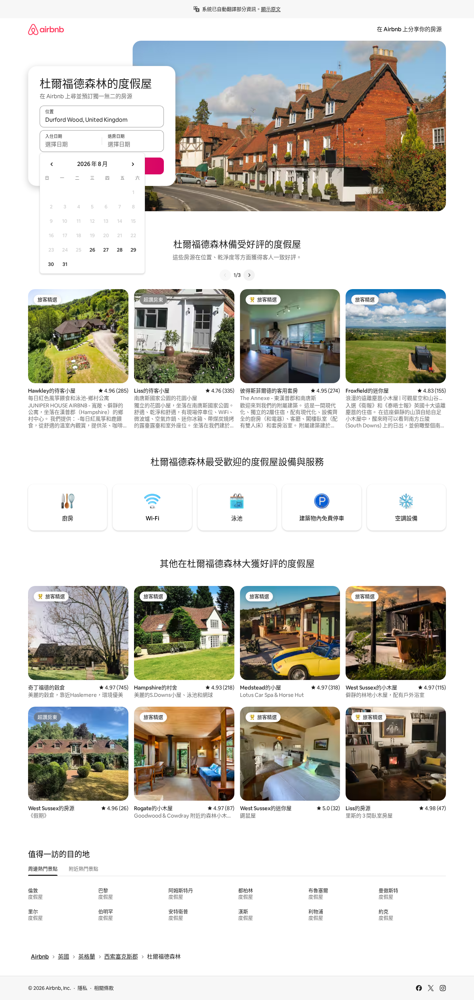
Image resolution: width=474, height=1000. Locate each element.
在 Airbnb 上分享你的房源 (409, 29)
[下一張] (249, 275)
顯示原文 (271, 9)
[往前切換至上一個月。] (52, 164)
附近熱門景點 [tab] (83, 869)
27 (106, 250)
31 (64, 264)
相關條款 (104, 988)
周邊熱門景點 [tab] (43, 869)
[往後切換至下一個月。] (133, 164)
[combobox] (101, 119)
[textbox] (70, 144)
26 (92, 250)
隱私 (82, 988)
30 (51, 264)
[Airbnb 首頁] (46, 29)
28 (119, 250)
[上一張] (225, 275)
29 (133, 250)
